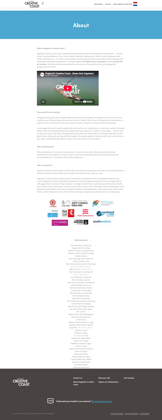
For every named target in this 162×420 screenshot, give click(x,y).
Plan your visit (104, 378)
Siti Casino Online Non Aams (81, 309)
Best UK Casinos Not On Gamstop (81, 282)
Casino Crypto (81, 346)
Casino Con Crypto (81, 340)
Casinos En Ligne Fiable (81, 338)
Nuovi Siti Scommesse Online (81, 348)
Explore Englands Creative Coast (122, 4)
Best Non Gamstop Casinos (81, 287)
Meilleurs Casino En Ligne (81, 343)
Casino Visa (81, 319)
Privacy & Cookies (117, 413)
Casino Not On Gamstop (81, 303)
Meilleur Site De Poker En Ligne (81, 322)
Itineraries (108, 4)
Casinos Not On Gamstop (81, 290)
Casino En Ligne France (81, 362)
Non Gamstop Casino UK (81, 285)
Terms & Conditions (132, 413)
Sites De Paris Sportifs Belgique (81, 314)
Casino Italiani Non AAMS (81, 359)
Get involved (129, 378)
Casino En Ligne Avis (81, 367)
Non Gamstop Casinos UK (81, 245)
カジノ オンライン (81, 274)
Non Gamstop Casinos (81, 279)
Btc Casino (81, 311)
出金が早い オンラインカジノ (81, 327)
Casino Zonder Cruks (81, 261)
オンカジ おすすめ (81, 335)
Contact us (77, 378)
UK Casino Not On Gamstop (81, 293)
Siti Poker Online (81, 364)
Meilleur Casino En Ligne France (81, 250)
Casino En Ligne (81, 330)
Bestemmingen (98, 4)
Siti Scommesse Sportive (81, 317)
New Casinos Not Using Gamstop (81, 306)
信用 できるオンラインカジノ (81, 269)
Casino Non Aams (81, 354)
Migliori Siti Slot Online (81, 248)
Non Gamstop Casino (81, 295)
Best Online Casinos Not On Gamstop (81, 264)
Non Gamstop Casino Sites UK (81, 258)
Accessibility (144, 413)
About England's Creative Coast (83, 383)
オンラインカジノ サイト (81, 266)
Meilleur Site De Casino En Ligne (81, 253)
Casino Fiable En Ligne (81, 356)
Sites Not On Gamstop (81, 298)
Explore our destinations (108, 382)
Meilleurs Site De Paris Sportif (81, 325)
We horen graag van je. (101, 401)
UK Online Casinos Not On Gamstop (81, 301)
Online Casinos (81, 256)
